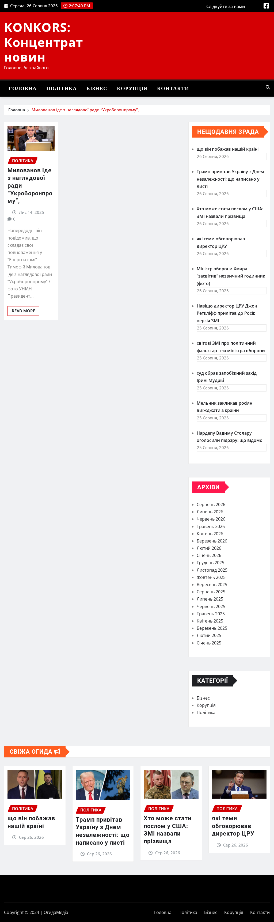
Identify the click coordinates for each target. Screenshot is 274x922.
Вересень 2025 (212, 584)
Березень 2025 (212, 628)
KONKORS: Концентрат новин (43, 42)
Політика (61, 88)
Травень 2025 (211, 614)
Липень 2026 (210, 512)
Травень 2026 (211, 526)
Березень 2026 (212, 541)
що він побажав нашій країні (227, 149)
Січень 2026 (209, 555)
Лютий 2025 (209, 635)
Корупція (132, 88)
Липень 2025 (210, 599)
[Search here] (268, 87)
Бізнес (96, 88)
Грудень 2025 (210, 563)
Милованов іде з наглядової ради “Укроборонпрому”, (85, 109)
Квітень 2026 (210, 534)
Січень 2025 (209, 643)
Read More (23, 310)
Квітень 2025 (210, 621)
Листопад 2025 (212, 570)
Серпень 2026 (211, 504)
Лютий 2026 (209, 548)
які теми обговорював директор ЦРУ (233, 826)
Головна (23, 88)
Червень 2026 (211, 519)
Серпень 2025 (211, 592)
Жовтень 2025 (211, 577)
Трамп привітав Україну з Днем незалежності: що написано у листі (230, 179)
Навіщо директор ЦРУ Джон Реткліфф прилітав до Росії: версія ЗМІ (227, 313)
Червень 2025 (211, 606)
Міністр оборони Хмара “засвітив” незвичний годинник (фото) (231, 276)
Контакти (173, 88)
